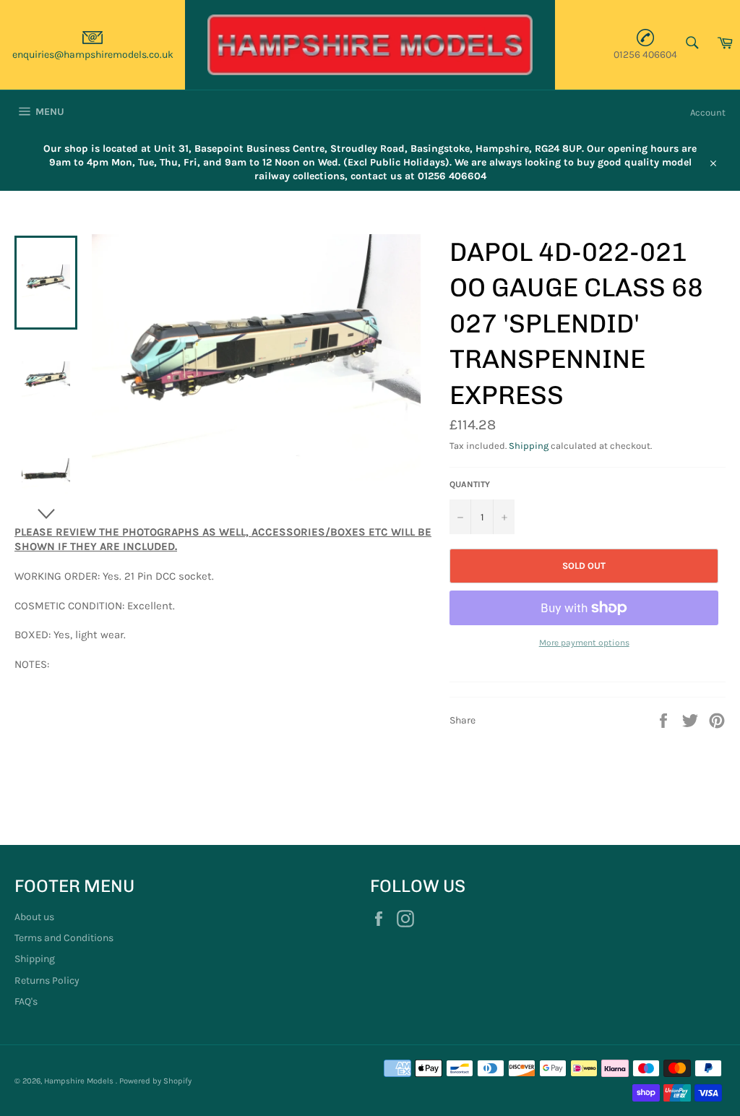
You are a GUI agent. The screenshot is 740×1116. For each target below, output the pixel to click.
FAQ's (26, 1001)
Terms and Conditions (63, 938)
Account (708, 112)
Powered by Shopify (155, 1081)
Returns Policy (46, 980)
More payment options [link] (584, 643)
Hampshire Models (80, 1081)
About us (34, 917)
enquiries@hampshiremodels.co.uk (92, 54)
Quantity (469, 484)
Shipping (528, 445)
